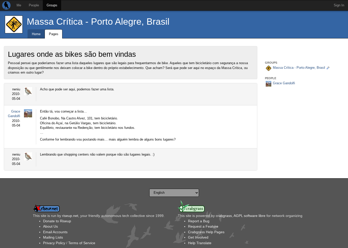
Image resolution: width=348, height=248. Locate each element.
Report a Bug (198, 221)
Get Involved (198, 237)
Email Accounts (55, 232)
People (34, 5)
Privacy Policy (54, 243)
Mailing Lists (53, 237)
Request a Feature (203, 226)
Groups (52, 5)
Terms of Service (81, 243)
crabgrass (224, 216)
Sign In (339, 5)
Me (19, 5)
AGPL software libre (249, 216)
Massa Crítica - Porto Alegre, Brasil (98, 21)
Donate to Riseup (57, 221)
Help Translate (199, 243)
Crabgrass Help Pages (206, 232)
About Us (50, 226)
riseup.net (70, 216)
